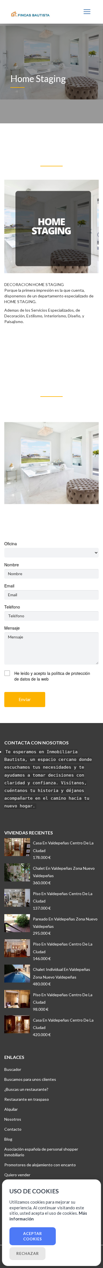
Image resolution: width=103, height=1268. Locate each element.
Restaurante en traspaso (26, 1099)
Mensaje (12, 628)
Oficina (10, 543)
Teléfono (12, 607)
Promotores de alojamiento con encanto (40, 1164)
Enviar (25, 699)
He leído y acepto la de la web (52, 676)
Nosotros (12, 1119)
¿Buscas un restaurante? (26, 1089)
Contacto (12, 1129)
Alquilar (11, 1109)
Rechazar (27, 1253)
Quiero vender (17, 1174)
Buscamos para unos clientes (30, 1079)
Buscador (12, 1069)
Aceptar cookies (32, 1236)
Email (9, 586)
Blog (8, 1139)
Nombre (11, 564)
